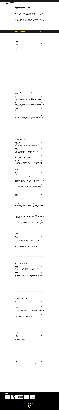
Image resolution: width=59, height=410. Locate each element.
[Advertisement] (29, 38)
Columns (38, 2)
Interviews (31, 2)
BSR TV (27, 2)
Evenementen (42, 2)
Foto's (46, 2)
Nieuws (24, 2)
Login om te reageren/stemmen (19, 31)
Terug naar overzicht (42, 31)
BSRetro (35, 2)
